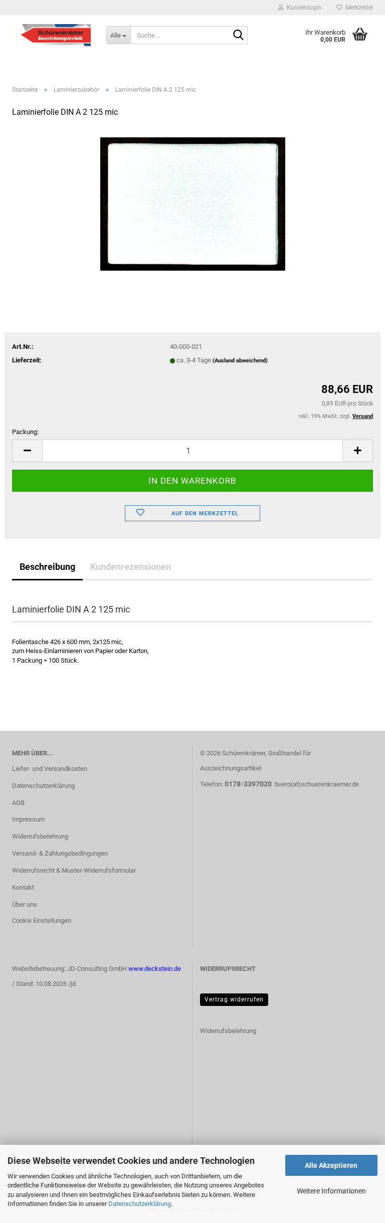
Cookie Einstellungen (41, 920)
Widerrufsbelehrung (40, 836)
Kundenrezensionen (130, 566)
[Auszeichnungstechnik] (51, 35)
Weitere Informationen (331, 1191)
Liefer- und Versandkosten (49, 768)
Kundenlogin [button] (302, 7)
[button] (27, 451)
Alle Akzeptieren (331, 1165)
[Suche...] (238, 36)
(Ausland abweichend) (240, 360)
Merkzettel (357, 7)
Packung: (25, 432)
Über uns (24, 904)
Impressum (28, 819)
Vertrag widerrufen (234, 999)
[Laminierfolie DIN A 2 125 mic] (192, 202)
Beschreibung (47, 566)
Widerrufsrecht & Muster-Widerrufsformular (74, 870)
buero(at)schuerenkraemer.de (317, 784)
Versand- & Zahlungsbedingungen (60, 853)
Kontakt (23, 887)
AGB (18, 802)
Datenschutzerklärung (139, 1203)
